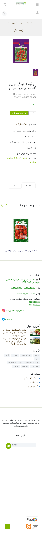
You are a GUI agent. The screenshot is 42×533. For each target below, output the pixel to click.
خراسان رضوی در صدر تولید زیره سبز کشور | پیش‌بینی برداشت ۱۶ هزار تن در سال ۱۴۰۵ (14, 341)
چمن (37, 359)
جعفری (15, 355)
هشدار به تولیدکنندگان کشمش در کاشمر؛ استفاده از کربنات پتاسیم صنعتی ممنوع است (14, 332)
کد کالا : (33, 136)
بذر (22, 22)
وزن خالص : (31, 148)
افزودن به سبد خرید (19, 113)
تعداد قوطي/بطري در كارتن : (26, 153)
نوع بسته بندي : (30, 142)
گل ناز (7, 355)
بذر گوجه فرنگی (18, 158)
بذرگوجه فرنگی (19, 30)
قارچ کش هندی (26, 355)
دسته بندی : (32, 124)
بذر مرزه (16, 366)
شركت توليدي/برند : (29, 131)
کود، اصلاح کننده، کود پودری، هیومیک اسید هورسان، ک (23, 362)
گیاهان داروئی (33, 386)
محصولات (30, 22)
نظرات (15, 185)
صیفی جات (12, 22)
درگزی (36, 355)
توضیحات (28, 185)
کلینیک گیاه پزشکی (31, 378)
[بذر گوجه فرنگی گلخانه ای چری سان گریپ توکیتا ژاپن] (21, 231)
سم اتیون (25, 366)
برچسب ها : (32, 158)
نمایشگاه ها (34, 382)
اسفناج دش (35, 366)
